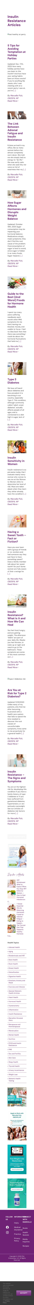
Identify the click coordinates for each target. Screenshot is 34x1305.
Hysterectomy (14, 1006)
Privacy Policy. (6, 1301)
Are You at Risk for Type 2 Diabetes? (17, 693)
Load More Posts (17, 837)
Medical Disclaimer (16, 1228)
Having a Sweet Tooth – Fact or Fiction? (17, 536)
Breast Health (14, 968)
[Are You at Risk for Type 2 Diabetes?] (17, 682)
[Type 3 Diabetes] (17, 368)
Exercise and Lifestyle (17, 987)
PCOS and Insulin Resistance (15, 1044)
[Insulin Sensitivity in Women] (17, 446)
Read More (12, 101)
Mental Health (14, 1035)
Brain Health (13, 964)
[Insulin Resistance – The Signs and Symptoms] (17, 760)
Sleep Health (13, 1062)
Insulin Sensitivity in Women (16, 461)
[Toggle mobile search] (29, 5)
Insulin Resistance (15, 1014)
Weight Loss (13, 1074)
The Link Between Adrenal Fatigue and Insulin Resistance (15, 132)
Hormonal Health (15, 1001)
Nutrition (12, 1039)
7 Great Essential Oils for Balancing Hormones (20, 908)
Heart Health (13, 997)
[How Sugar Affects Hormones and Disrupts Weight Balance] (17, 194)
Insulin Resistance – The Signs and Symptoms (17, 776)
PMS (10, 1049)
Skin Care (12, 1058)
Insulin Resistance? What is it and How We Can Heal (16, 618)
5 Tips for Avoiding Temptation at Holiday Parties (17, 52)
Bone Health (13, 960)
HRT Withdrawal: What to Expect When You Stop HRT (21, 884)
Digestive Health (15, 976)
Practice (16, 1234)
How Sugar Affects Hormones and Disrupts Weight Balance (17, 211)
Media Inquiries (25, 1240)
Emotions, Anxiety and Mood (17, 982)
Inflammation (13, 1010)
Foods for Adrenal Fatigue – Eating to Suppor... (20, 919)
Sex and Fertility (15, 1054)
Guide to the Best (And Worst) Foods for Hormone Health (16, 300)
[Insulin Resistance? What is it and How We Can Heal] (17, 601)
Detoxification (14, 972)
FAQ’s (16, 1223)
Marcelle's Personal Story (16, 1019)
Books (25, 1228)
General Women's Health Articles (15, 992)
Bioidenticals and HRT (17, 956)
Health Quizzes (25, 1233)
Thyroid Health (14, 1066)
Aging (11, 951)
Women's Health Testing (14, 1080)
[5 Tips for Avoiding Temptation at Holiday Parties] (17, 37)
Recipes (25, 1246)
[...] (14, 90)
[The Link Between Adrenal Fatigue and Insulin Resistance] (17, 115)
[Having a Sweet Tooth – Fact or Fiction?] (17, 521)
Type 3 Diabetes (13, 381)
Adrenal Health (14, 947)
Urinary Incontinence (16, 1070)
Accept (23, 1293)
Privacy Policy (16, 1239)
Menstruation (13, 1031)
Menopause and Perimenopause (14, 1025)
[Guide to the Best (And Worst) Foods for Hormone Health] (17, 283)
